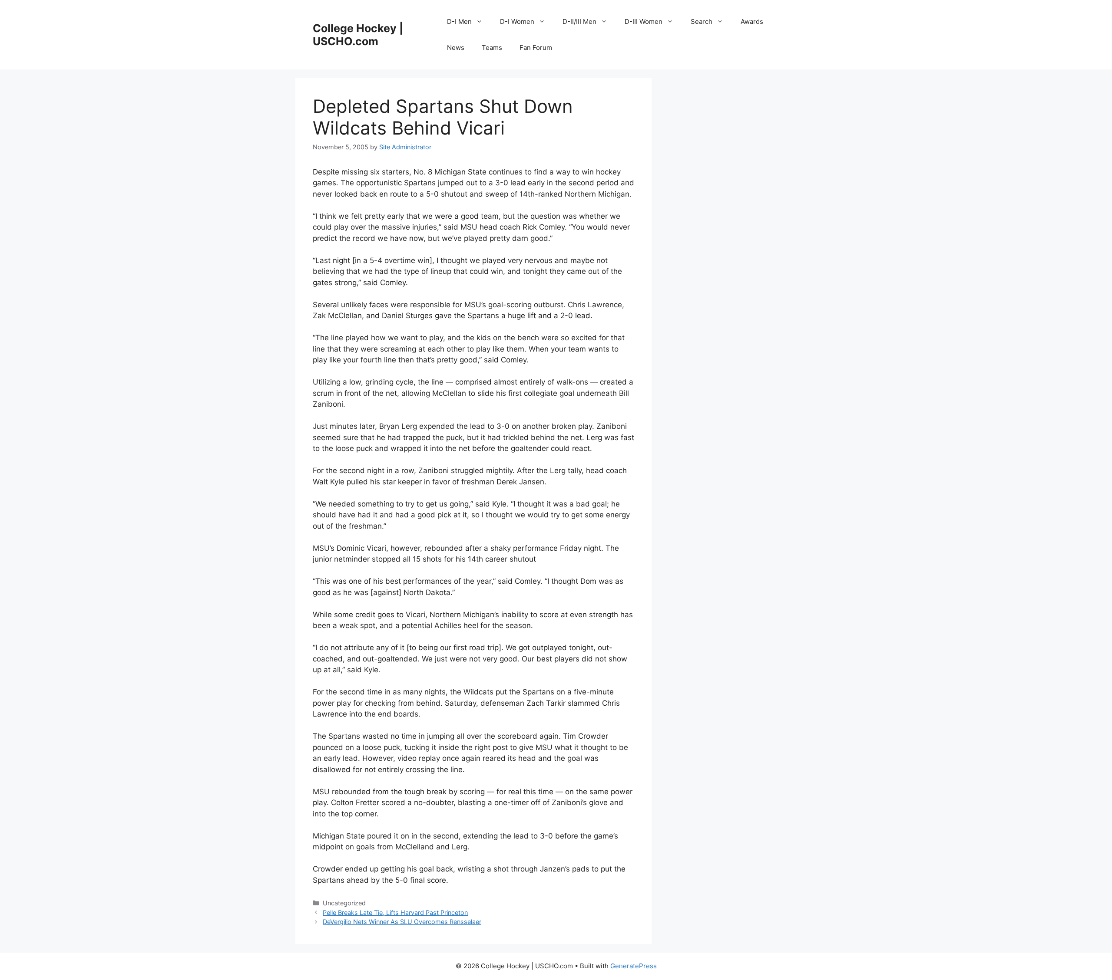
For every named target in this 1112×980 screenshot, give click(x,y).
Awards (752, 21)
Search (701, 21)
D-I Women (517, 21)
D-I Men (459, 21)
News (455, 47)
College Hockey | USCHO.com (358, 35)
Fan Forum (536, 47)
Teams (492, 47)
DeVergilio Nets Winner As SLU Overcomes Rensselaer (402, 921)
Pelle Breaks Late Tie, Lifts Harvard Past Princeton (395, 912)
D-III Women (643, 21)
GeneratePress (633, 966)
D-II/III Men (579, 21)
